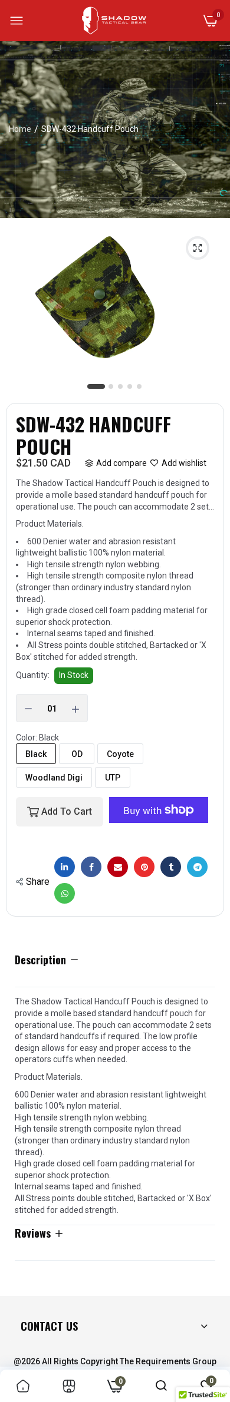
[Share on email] (117, 867)
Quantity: (33, 675)
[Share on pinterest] (144, 867)
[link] (23, 1385)
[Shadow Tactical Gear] (114, 20)
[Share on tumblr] (170, 867)
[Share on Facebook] (91, 867)
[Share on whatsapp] (64, 893)
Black (36, 754)
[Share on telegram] (197, 867)
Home (20, 129)
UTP (112, 777)
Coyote (120, 754)
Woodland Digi (54, 777)
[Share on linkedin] (64, 867)
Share (38, 881)
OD (77, 754)
